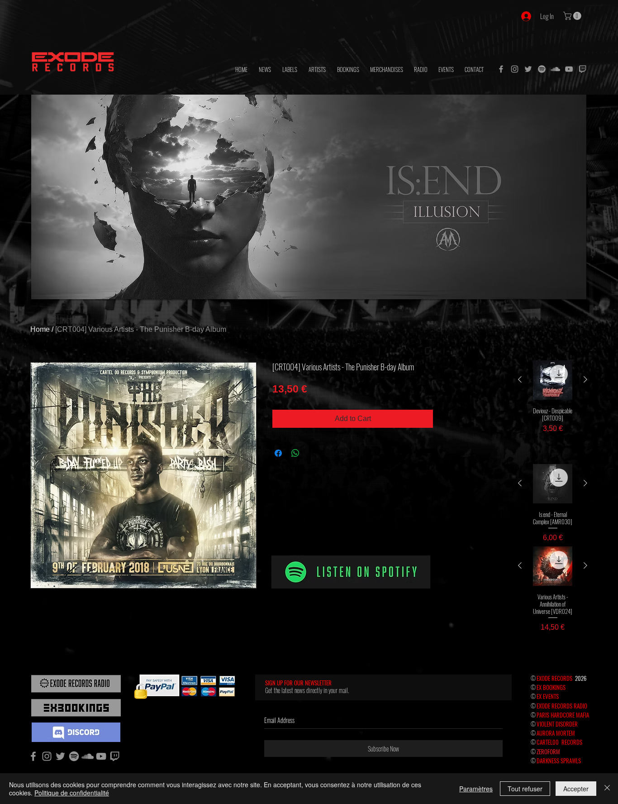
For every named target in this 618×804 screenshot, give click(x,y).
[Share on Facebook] (278, 453)
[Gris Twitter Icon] (528, 69)
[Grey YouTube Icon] (569, 69)
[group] (552, 404)
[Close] (607, 788)
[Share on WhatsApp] (295, 453)
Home (40, 329)
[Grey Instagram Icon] (514, 69)
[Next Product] (585, 379)
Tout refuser (525, 788)
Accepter (576, 788)
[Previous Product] (519, 379)
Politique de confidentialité (71, 792)
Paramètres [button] (476, 788)
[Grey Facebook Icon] (501, 69)
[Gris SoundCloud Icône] (555, 69)
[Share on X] (312, 453)
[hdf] (542, 69)
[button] (573, 16)
